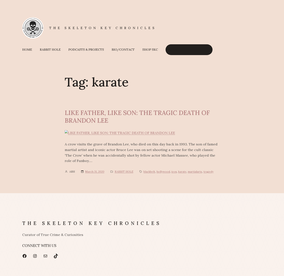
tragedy (208, 171)
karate (182, 171)
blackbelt (149, 171)
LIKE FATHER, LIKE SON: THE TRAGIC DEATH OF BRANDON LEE (137, 116)
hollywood (163, 171)
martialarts (195, 171)
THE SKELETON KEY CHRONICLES (102, 28)
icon (174, 171)
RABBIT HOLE (124, 171)
